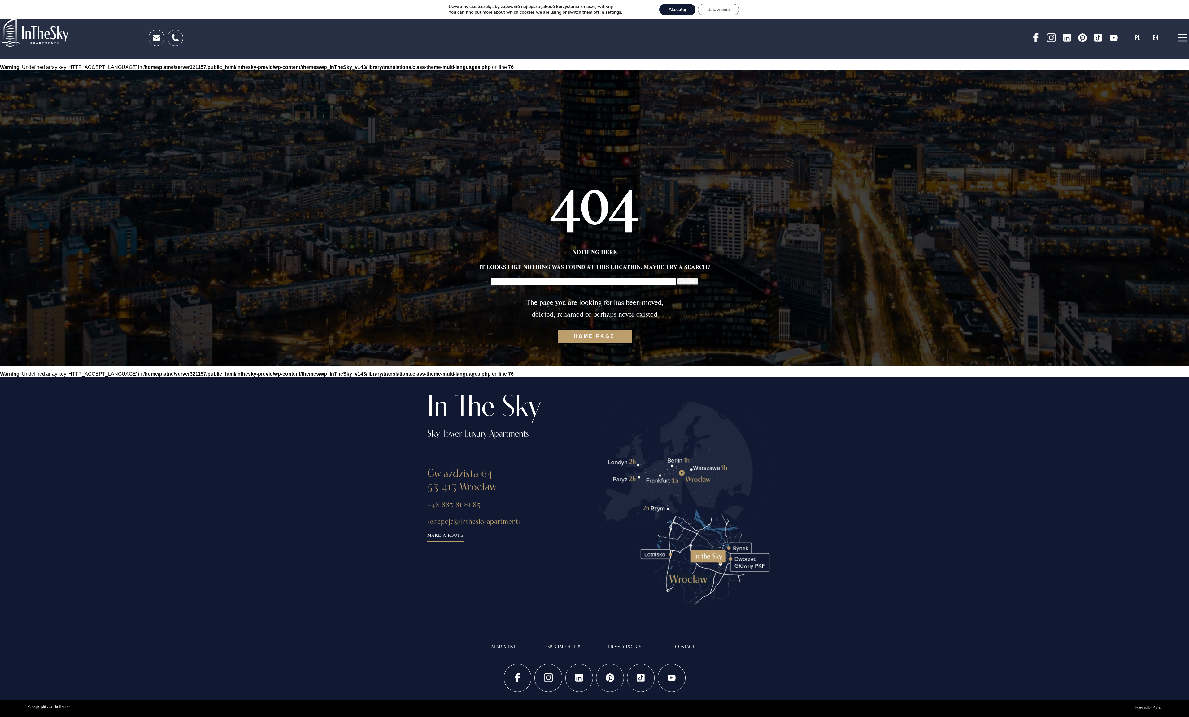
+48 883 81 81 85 (454, 504)
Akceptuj (677, 9)
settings (613, 12)
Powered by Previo (1148, 707)
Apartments (504, 647)
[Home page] (34, 35)
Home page (594, 336)
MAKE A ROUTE (445, 535)
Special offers (564, 647)
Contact (685, 647)
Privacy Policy (624, 647)
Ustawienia (718, 9)
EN (1155, 37)
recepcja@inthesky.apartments (474, 521)
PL (1137, 37)
